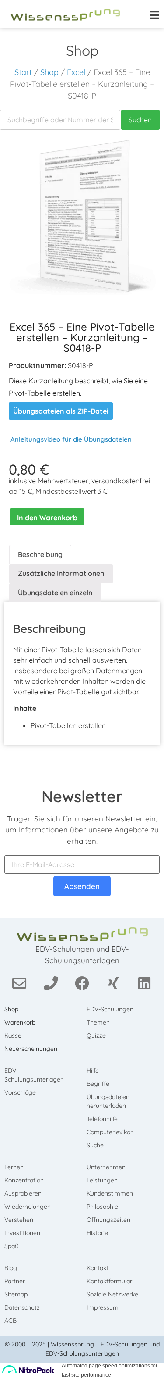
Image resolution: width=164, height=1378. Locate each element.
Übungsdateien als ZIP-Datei (60, 411)
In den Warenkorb (47, 517)
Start (23, 72)
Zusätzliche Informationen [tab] (61, 573)
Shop (49, 72)
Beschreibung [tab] (40, 554)
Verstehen (18, 1220)
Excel (76, 72)
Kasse (12, 1035)
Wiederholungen (27, 1206)
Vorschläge (20, 1092)
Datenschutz (22, 1307)
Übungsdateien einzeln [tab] (55, 592)
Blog (10, 1268)
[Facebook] (82, 983)
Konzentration (24, 1180)
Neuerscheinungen (30, 1049)
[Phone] (51, 983)
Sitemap (16, 1294)
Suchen (140, 119)
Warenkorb (19, 1022)
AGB (10, 1320)
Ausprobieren (23, 1193)
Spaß (11, 1246)
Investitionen (22, 1233)
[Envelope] (19, 983)
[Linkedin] (144, 983)
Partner (14, 1281)
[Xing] (113, 983)
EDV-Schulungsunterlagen (34, 1075)
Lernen (14, 1167)
